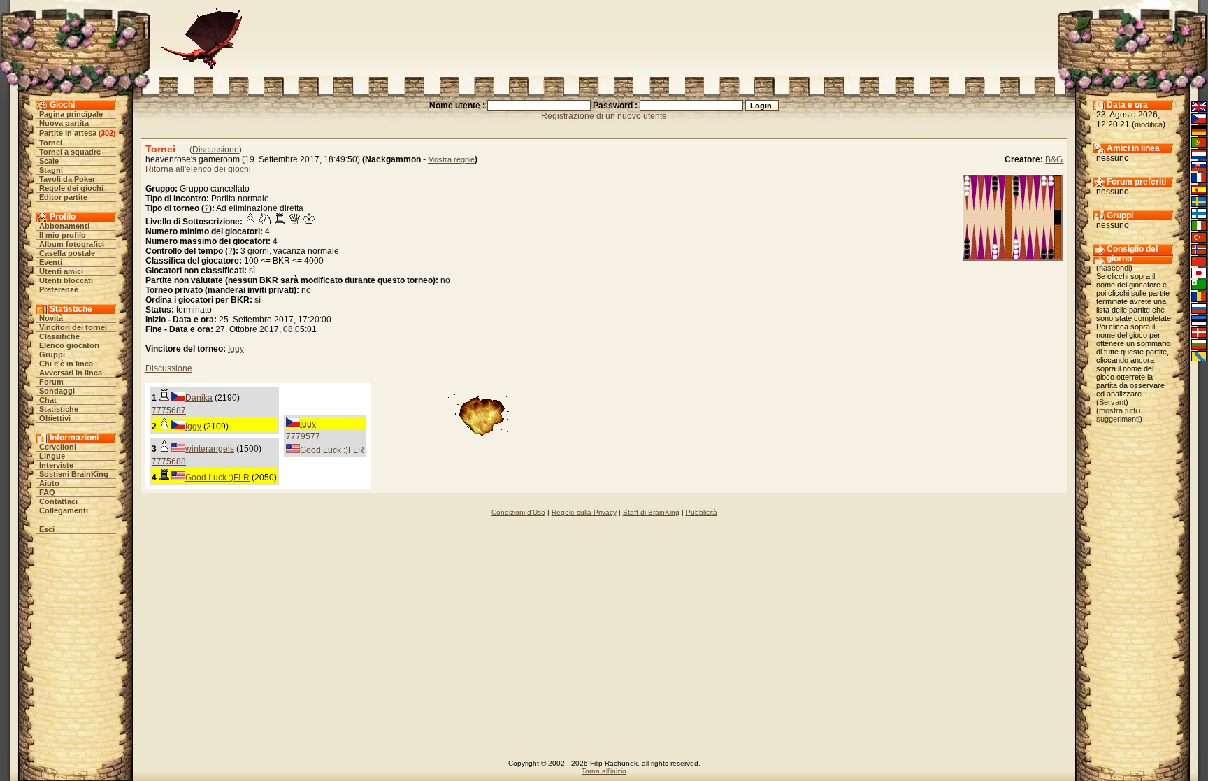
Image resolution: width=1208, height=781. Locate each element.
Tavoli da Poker (67, 179)
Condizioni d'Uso (518, 512)
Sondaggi (57, 391)
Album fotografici (71, 244)
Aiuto (49, 483)
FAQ (47, 492)
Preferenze (58, 289)
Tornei (50, 142)
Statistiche (58, 409)
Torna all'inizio (604, 771)
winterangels (209, 449)
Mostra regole (451, 159)
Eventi (50, 262)
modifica (1149, 124)
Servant (1112, 402)
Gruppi (52, 354)
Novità (51, 318)
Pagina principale (71, 114)
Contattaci (58, 501)
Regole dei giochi (71, 188)
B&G (1054, 159)
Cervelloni (57, 447)
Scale (49, 161)
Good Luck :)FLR (332, 450)
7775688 (169, 461)
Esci (47, 529)
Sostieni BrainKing (73, 474)
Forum (51, 382)
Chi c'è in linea (66, 363)
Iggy (236, 349)
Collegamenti (63, 510)
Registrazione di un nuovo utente (604, 116)
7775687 (169, 410)
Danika (199, 398)
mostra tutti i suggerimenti (1118, 414)
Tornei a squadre (70, 152)
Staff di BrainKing (651, 512)
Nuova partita (64, 123)
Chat (48, 400)
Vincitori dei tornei (73, 327)
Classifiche (59, 336)
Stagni (51, 170)
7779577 (303, 436)
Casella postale (67, 253)
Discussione (215, 150)
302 (107, 133)
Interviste (56, 465)
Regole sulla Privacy (584, 512)
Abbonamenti (64, 226)
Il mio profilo (62, 235)
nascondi (1114, 268)
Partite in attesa (67, 133)
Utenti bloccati (66, 280)
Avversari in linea (70, 372)
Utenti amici (61, 271)
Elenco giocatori (69, 345)
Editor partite (63, 197)
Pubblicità (701, 512)
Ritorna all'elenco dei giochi (198, 169)
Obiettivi (55, 418)
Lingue (52, 456)
